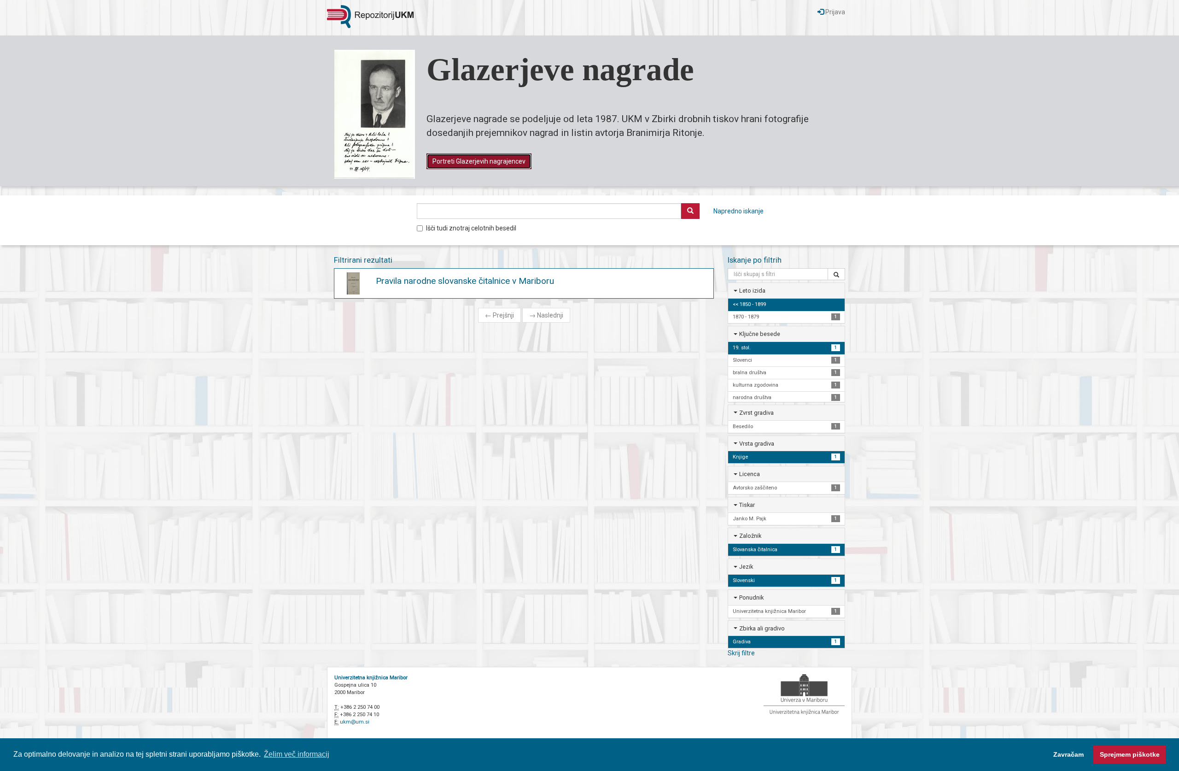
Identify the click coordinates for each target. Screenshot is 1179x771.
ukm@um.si (354, 722)
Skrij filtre (741, 653)
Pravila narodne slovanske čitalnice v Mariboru (465, 281)
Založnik (750, 535)
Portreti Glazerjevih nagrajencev (478, 161)
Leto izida (752, 290)
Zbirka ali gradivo (762, 628)
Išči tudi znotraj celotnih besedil (471, 228)
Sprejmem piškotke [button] (1130, 754)
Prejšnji (499, 315)
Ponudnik (751, 597)
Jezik (746, 566)
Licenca (749, 474)
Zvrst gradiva (756, 412)
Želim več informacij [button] (296, 754)
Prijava (834, 12)
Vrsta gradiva (756, 443)
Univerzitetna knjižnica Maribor (371, 678)
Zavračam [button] (1068, 754)
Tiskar (747, 504)
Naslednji (546, 315)
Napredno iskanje (738, 211)
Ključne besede (759, 333)
